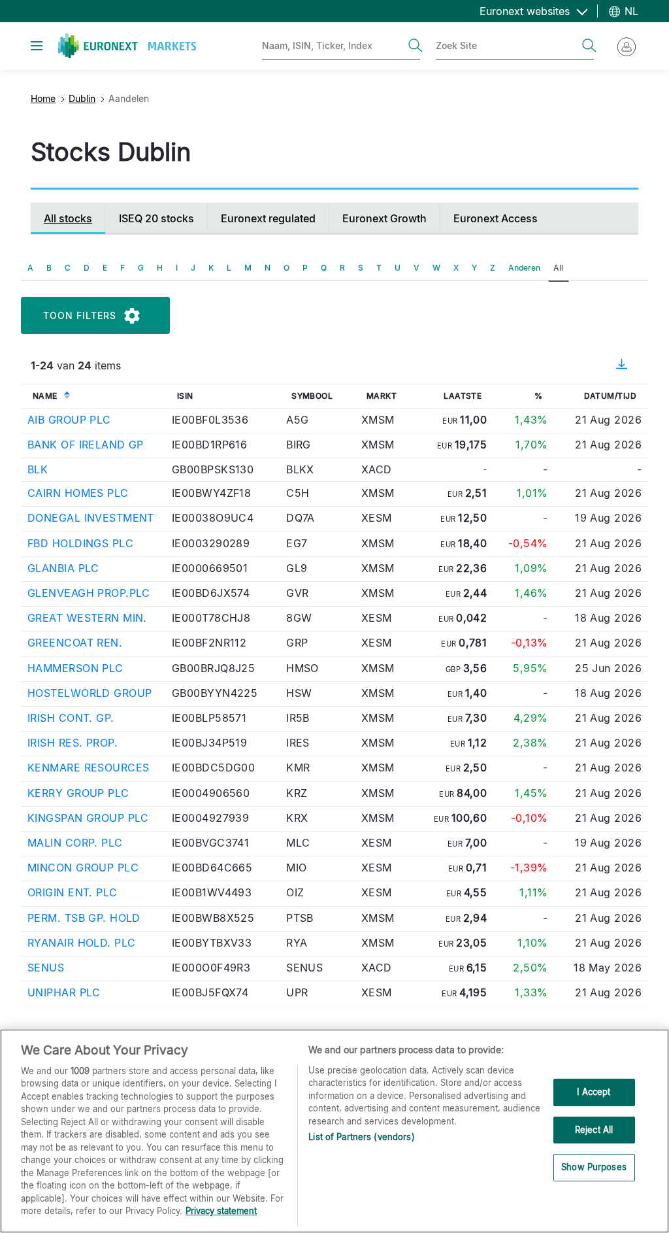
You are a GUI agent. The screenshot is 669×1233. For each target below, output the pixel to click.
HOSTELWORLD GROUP (89, 693)
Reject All (594, 1129)
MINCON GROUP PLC (83, 867)
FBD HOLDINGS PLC (80, 543)
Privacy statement (221, 1211)
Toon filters (79, 315)
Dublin (82, 98)
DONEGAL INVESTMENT (90, 517)
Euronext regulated (268, 218)
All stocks (68, 218)
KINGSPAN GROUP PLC (88, 817)
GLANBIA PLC (63, 568)
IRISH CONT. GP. (70, 717)
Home (43, 98)
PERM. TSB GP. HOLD (83, 917)
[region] (334, 1131)
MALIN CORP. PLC (75, 842)
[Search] (415, 46)
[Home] (127, 45)
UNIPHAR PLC (64, 992)
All (558, 268)
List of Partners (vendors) (361, 1137)
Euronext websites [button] (526, 11)
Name (45, 396)
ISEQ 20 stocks (156, 218)
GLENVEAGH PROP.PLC (88, 593)
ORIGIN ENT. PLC (72, 892)
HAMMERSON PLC (75, 668)
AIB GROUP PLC (69, 419)
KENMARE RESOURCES (88, 767)
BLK (37, 469)
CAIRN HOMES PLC (78, 492)
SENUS (45, 967)
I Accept (593, 1092)
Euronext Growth (384, 218)
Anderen (524, 268)
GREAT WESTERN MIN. (87, 617)
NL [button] (629, 11)
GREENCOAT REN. (74, 642)
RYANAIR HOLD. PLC (81, 942)
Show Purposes (594, 1167)
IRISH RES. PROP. (72, 742)
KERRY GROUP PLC (78, 793)
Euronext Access (495, 218)
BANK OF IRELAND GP (85, 444)
